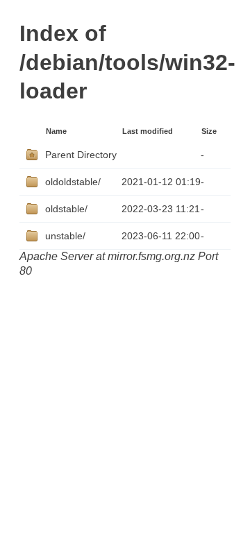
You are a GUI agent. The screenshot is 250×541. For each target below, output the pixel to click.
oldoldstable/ (73, 181)
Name (56, 131)
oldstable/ (66, 208)
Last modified (147, 131)
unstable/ (65, 235)
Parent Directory (81, 154)
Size (209, 131)
